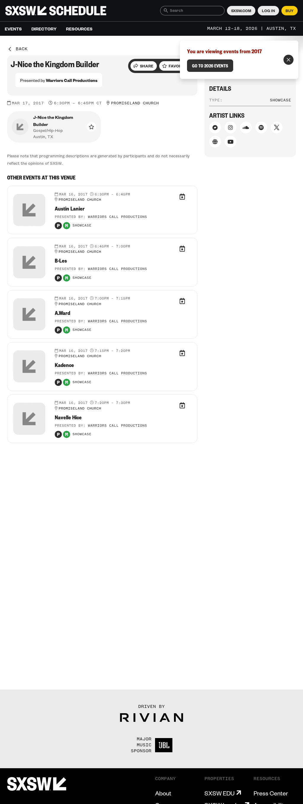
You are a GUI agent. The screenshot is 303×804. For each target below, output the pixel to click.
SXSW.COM (241, 10)
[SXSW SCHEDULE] (55, 10)
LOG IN (268, 10)
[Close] (288, 60)
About (163, 793)
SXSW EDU (219, 793)
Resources (79, 28)
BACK (22, 49)
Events (13, 28)
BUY (290, 10)
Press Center (271, 793)
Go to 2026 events (210, 66)
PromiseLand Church (135, 103)
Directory (44, 28)
